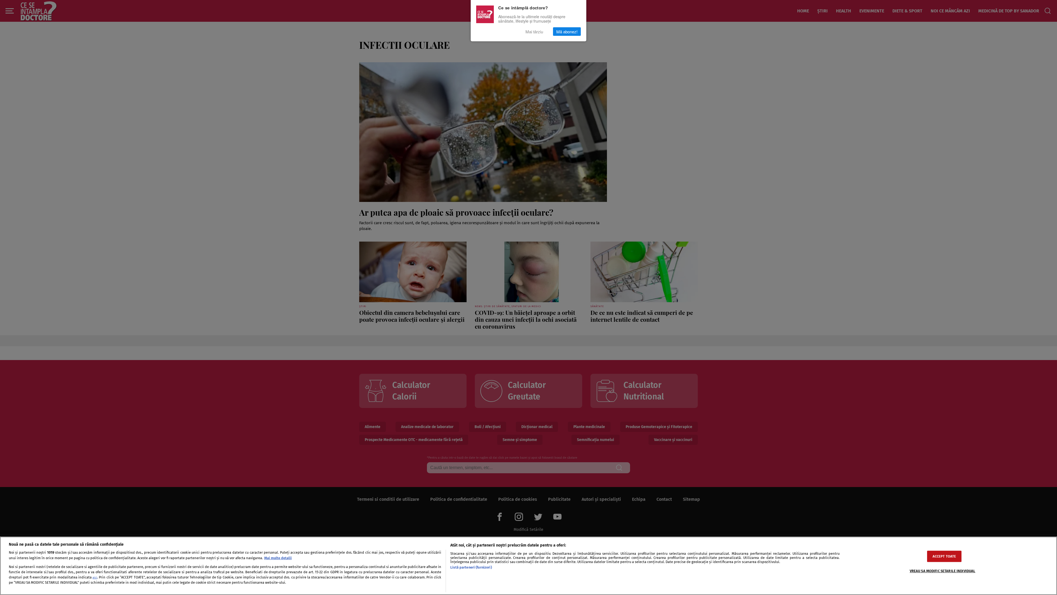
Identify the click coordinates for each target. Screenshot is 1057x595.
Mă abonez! (566, 31)
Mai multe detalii (278, 558)
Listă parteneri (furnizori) (471, 567)
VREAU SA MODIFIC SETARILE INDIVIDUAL (943, 571)
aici (94, 577)
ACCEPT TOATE (944, 556)
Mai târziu (534, 31)
